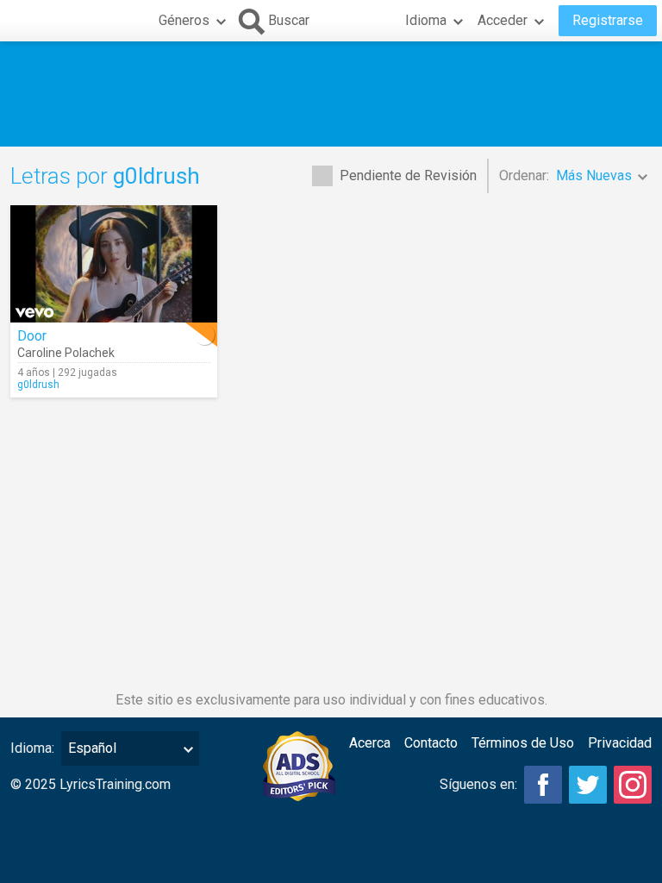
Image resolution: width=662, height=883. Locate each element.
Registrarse (607, 20)
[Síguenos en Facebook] (543, 785)
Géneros (184, 20)
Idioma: (32, 748)
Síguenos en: (478, 784)
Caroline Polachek (66, 353)
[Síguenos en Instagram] (633, 785)
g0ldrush (38, 385)
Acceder (503, 20)
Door (32, 336)
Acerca (369, 743)
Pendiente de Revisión (408, 175)
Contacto (431, 743)
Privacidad (620, 743)
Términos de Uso (523, 743)
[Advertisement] (331, 94)
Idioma (426, 20)
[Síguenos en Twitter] (588, 785)
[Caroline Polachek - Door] (113, 264)
